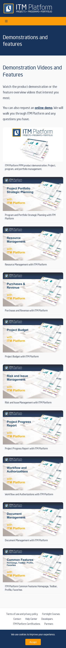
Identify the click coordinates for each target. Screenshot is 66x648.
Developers (47, 618)
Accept (33, 642)
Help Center (31, 618)
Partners (48, 623)
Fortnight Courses (51, 613)
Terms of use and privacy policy (22, 613)
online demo (43, 108)
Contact (17, 618)
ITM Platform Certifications (26, 623)
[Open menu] (6, 21)
